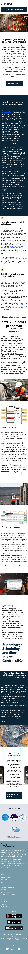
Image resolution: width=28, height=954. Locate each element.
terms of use (8, 944)
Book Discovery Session (14, 9)
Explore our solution (14, 83)
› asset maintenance (7, 887)
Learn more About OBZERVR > (10, 869)
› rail (2, 882)
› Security (4, 901)
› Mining (3, 876)
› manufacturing (6, 877)
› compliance (5, 892)
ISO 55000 (20, 305)
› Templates (4, 904)
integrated (4, 707)
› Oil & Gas (4, 879)
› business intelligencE (8, 894)
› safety (3, 889)
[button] (25, 3)
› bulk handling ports (8, 880)
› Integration (5, 902)
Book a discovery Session (13, 795)
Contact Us (4, 906)
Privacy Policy (19, 944)
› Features (4, 899)
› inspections (5, 891)
